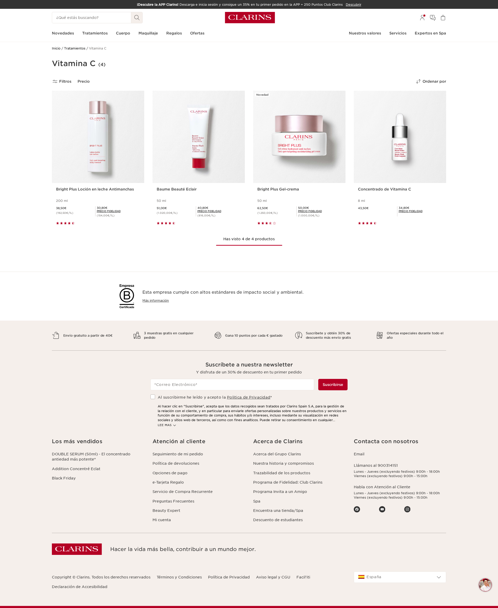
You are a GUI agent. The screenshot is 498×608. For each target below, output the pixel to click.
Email (359, 454)
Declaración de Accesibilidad (79, 587)
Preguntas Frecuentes (173, 501)
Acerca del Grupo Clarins (277, 454)
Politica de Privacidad (248, 397)
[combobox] (400, 577)
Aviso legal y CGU (273, 577)
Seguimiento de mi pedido (178, 454)
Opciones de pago (170, 473)
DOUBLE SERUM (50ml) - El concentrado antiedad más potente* (91, 456)
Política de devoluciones (176, 463)
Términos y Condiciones (179, 577)
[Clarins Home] (249, 17)
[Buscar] (137, 17)
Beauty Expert (166, 510)
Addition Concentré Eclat (76, 469)
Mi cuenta (162, 520)
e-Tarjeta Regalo (168, 482)
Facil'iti (303, 577)
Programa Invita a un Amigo (280, 492)
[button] (485, 584)
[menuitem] (422, 18)
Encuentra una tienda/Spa (278, 510)
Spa (256, 501)
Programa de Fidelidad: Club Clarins (287, 482)
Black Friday (64, 478)
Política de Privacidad (229, 577)
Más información (155, 300)
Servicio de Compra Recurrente (183, 492)
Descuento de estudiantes (278, 520)
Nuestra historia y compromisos (283, 463)
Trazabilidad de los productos (281, 473)
